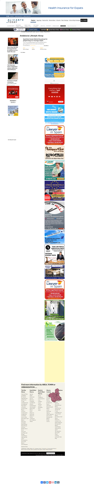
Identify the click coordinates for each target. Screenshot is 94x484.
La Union (23, 411)
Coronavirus (44, 448)
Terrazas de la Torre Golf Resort (24, 441)
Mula (39, 408)
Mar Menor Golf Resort (25, 419)
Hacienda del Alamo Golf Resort (32, 408)
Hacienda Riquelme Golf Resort (50, 407)
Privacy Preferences (50, 453)
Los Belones (24, 414)
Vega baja (39, 20)
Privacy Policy (46, 455)
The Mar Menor (23, 391)
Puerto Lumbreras (32, 417)
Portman (23, 427)
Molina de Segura (49, 412)
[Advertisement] (55, 361)
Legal (51, 455)
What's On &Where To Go (28, 26)
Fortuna (40, 404)
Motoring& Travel (36, 26)
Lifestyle (43, 26)
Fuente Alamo (33, 405)
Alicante (58, 20)
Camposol (32, 401)
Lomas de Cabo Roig (58, 437)
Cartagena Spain (38, 448)
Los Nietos (23, 415)
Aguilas (33, 49)
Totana (31, 421)
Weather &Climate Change (19, 26)
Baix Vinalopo (64, 20)
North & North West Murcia (41, 391)
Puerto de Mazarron (32, 415)
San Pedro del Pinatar (24, 433)
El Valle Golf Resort (49, 403)
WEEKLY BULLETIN (26, 16)
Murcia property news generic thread (38, 449)
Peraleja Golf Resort (49, 417)
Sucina (48, 421)
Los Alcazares (24, 412)
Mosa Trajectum (50, 414)
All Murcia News (43, 49)
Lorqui (48, 410)
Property (48, 26)
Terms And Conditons (40, 455)
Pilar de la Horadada (23, 422)
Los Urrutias (24, 417)
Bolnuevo (32, 399)
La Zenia (57, 435)
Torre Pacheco (24, 444)
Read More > (46, 45)
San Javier (23, 431)
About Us (54, 455)
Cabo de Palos (24, 394)
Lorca (31, 411)
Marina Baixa (52, 20)
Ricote (48, 420)
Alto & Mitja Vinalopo (74, 20)
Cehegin (40, 401)
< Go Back (22, 52)
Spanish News (56, 26)
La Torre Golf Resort (24, 409)
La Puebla (23, 407)
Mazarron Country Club (58, 420)
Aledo (31, 395)
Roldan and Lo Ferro (24, 429)
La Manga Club (24, 402)
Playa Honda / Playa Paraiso (24, 425)
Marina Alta (45, 20)
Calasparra (40, 397)
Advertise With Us (60, 455)
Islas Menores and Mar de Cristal (24, 400)
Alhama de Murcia (32, 397)
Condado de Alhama (32, 403)
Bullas (39, 395)
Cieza (39, 403)
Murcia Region (26, 49)
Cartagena (23, 395)
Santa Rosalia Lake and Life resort (24, 437)
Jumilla (39, 406)
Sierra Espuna (33, 420)
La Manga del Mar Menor (24, 404)
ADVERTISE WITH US (18, 16)
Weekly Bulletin (49, 449)
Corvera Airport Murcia (51, 448)
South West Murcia (33, 391)
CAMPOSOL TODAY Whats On (27, 448)
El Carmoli (23, 397)
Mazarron (32, 412)
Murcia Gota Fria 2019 (25, 449)
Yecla (39, 410)
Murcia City (49, 415)
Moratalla (40, 407)
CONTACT (12, 16)
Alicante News (10, 26)
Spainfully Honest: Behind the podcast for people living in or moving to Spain (35, 40)
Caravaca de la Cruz (41, 399)
